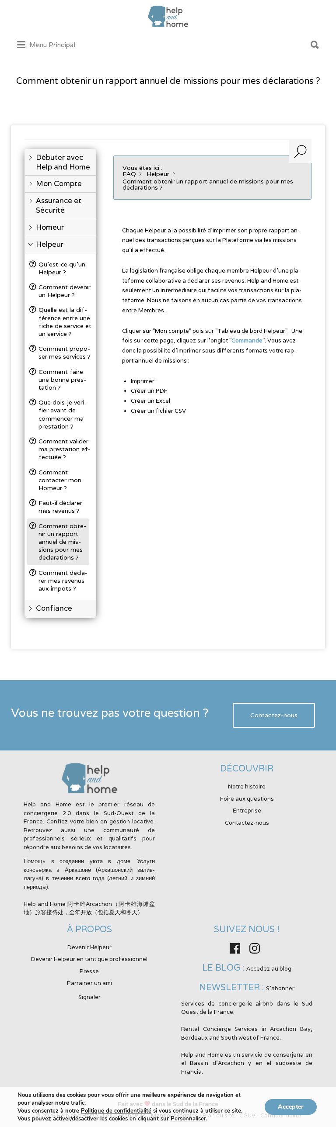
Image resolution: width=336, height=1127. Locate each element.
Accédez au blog (268, 968)
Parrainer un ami (89, 983)
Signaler (89, 997)
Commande (246, 340)
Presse (89, 971)
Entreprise (247, 810)
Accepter (291, 1107)
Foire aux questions (247, 798)
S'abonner (280, 988)
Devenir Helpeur (89, 947)
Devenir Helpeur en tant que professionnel (89, 959)
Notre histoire (247, 786)
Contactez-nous (274, 715)
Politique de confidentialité (116, 1111)
